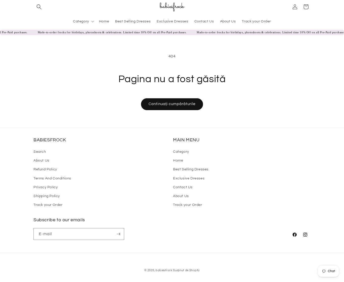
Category (181, 151)
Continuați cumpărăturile (172, 104)
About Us (41, 160)
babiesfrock (164, 270)
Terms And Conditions (52, 178)
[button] (39, 6)
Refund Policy (45, 169)
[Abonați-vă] (118, 234)
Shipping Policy (46, 196)
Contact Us (183, 187)
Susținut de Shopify (186, 270)
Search (39, 151)
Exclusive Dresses (188, 178)
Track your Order (48, 205)
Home (178, 160)
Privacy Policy (45, 187)
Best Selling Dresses (191, 169)
